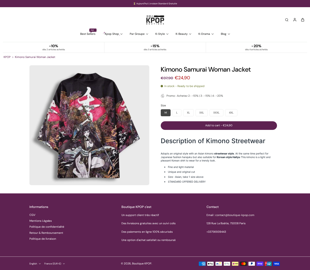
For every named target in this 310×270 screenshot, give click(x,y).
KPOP (7, 57)
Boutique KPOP (141, 263)
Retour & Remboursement (46, 233)
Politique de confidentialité (46, 227)
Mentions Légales (40, 221)
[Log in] (295, 19)
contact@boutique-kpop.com (234, 215)
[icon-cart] (302, 19)
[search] (287, 19)
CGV (32, 215)
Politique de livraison (42, 239)
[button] (219, 125)
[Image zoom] (89, 125)
